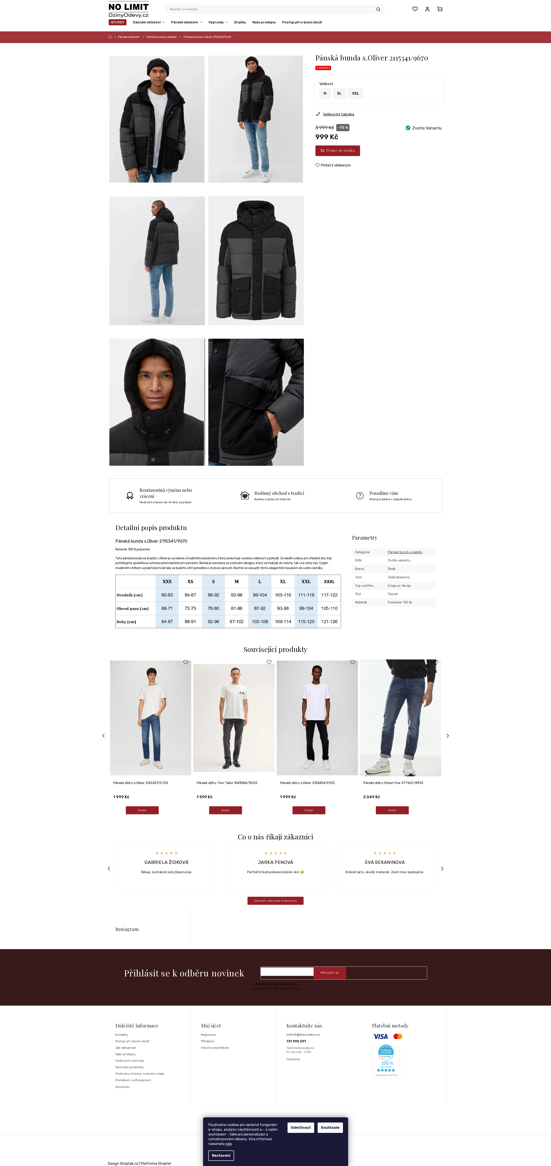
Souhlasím (330, 1128)
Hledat (378, 9)
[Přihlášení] (427, 9)
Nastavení (221, 1155)
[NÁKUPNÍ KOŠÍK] (438, 9)
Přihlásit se (329, 972)
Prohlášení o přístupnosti (133, 1080)
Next (448, 736)
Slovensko (122, 1087)
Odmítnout (301, 1128)
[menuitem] (117, 22)
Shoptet (164, 1163)
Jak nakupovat (125, 1047)
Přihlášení (208, 1041)
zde (229, 1144)
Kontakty (121, 1034)
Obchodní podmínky (129, 1067)
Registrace (208, 1034)
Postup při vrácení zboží (132, 1041)
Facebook (293, 1059)
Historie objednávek (215, 1047)
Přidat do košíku (340, 151)
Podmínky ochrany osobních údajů (139, 1073)
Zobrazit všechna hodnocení (275, 900)
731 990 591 (296, 1041)
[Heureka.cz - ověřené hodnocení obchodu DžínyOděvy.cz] (407, 1061)
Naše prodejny (125, 1054)
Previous (104, 736)
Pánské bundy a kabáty (405, 552)
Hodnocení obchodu (129, 1060)
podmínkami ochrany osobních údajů (275, 988)
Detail (142, 810)
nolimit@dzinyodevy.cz (303, 1035)
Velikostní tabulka (338, 114)
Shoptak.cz (129, 1163)
